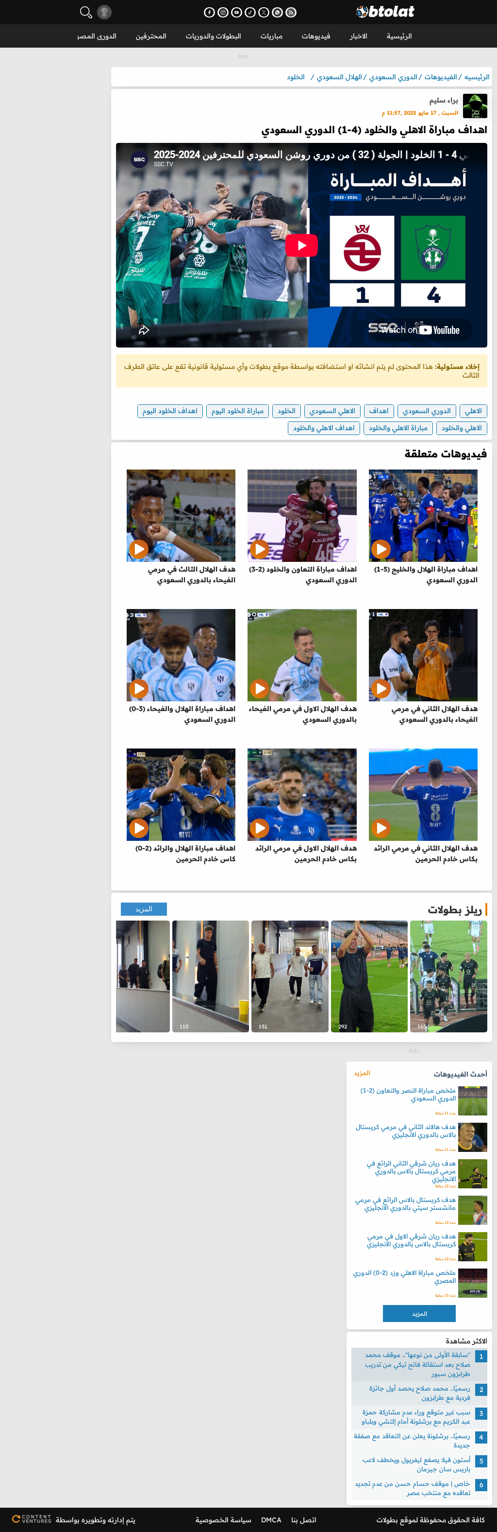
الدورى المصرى (93, 36)
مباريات (271, 36)
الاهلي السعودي (332, 410)
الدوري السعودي (427, 410)
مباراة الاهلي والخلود (398, 427)
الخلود (287, 410)
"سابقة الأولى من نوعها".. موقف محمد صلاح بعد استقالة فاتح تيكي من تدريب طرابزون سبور (417, 1364)
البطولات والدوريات (213, 36)
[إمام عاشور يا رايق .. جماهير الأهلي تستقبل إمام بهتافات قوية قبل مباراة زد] (369, 976)
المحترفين (151, 36)
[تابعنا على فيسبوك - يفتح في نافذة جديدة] (209, 12)
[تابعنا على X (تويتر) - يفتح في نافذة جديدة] (263, 12)
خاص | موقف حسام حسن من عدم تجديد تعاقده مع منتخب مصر (412, 1488)
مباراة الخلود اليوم (238, 410)
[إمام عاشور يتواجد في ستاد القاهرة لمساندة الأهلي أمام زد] (210, 976)
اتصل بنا (303, 1519)
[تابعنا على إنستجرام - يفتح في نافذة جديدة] (223, 12)
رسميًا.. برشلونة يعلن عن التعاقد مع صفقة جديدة (412, 1440)
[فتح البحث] (86, 12)
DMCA (271, 1519)
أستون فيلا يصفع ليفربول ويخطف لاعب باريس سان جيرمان (416, 1464)
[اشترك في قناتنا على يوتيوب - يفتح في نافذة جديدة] (236, 12)
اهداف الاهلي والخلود (324, 427)
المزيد (143, 909)
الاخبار (358, 36)
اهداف (379, 410)
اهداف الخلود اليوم (170, 410)
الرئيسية (399, 36)
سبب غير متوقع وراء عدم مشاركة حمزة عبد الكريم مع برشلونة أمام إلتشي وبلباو (416, 1417)
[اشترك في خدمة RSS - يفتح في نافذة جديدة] (291, 12)
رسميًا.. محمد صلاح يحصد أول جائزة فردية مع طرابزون (419, 1393)
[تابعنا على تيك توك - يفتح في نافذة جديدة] (250, 12)
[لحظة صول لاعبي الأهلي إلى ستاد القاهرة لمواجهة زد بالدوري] (131, 976)
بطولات (387, 1519)
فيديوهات (316, 36)
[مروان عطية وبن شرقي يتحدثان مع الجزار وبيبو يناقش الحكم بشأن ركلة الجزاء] (448, 976)
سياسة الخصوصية (223, 1519)
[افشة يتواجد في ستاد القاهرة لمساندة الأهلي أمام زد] (290, 976)
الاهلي (473, 410)
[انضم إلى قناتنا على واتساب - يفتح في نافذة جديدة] (277, 12)
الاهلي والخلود (462, 427)
